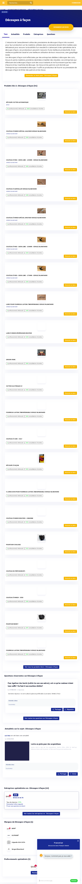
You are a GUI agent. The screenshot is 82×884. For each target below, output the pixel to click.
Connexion (76, 3)
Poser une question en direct (16, 806)
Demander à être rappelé (15, 804)
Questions (51, 34)
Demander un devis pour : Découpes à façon (41, 76)
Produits (26, 34)
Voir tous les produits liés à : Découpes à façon (41, 667)
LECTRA (7, 735)
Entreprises (38, 34)
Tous (6, 34)
